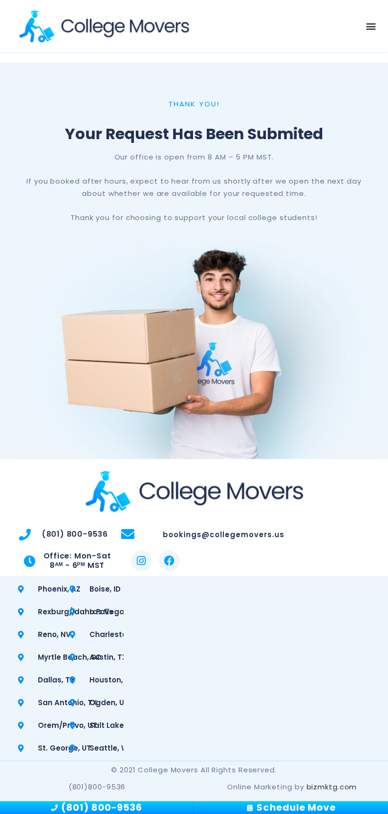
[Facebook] (169, 560)
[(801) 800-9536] (25, 534)
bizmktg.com (332, 787)
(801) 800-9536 (75, 534)
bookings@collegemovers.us (223, 535)
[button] (371, 26)
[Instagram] (141, 560)
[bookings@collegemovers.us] (127, 534)
